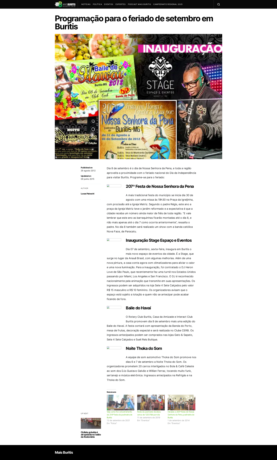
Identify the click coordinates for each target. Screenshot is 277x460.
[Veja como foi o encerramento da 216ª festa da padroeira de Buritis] (120, 402)
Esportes (121, 4)
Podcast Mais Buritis (139, 4)
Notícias (86, 4)
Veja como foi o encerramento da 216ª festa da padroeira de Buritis (119, 415)
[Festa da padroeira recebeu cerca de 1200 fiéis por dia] (151, 402)
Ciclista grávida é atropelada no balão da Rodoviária (91, 434)
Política (97, 4)
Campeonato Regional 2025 (168, 4)
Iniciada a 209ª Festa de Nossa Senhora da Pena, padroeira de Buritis (181, 415)
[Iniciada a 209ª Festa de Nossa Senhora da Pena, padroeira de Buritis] (181, 402)
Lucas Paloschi (87, 193)
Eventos (108, 4)
